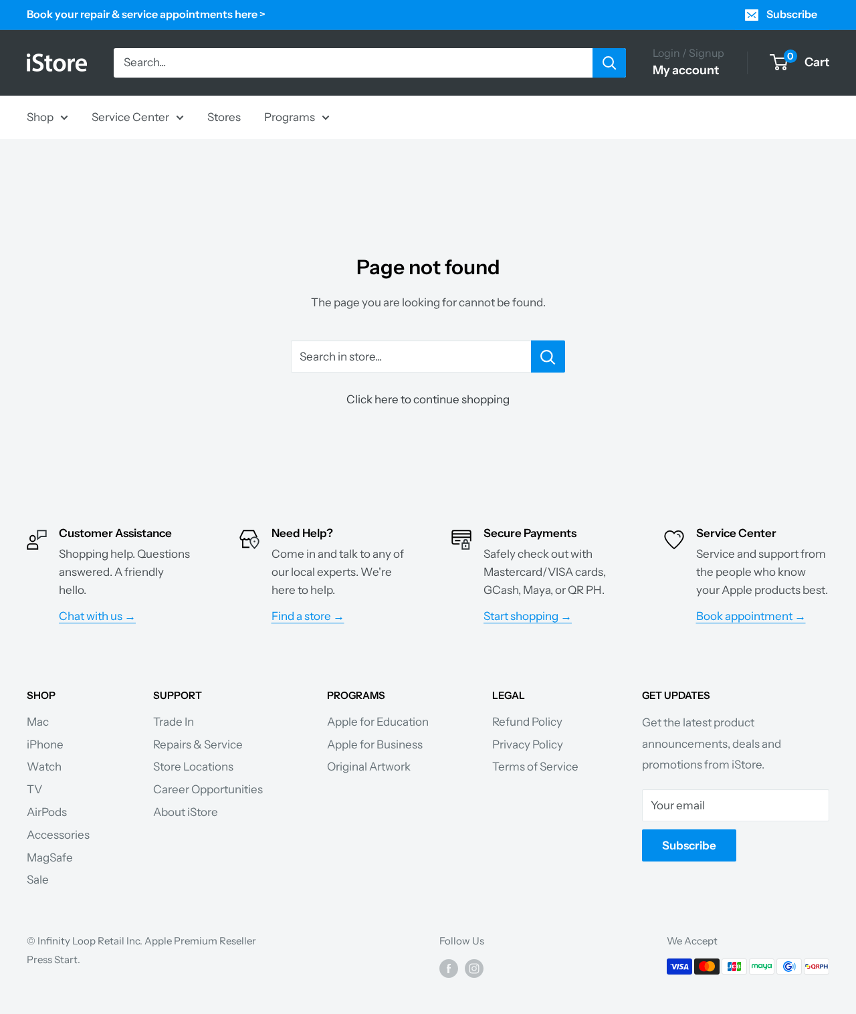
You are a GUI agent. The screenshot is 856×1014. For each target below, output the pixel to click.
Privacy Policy (527, 744)
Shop (40, 116)
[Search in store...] (548, 356)
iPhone (45, 744)
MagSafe (50, 857)
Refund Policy (527, 721)
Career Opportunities (208, 789)
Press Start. (53, 959)
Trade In (173, 721)
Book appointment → (751, 616)
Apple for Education (378, 721)
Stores (224, 116)
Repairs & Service (198, 744)
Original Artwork (369, 766)
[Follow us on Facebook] (448, 968)
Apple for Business (375, 744)
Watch (44, 766)
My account (686, 70)
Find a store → (308, 616)
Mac (38, 721)
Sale (38, 879)
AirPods (47, 812)
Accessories (58, 834)
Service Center (130, 116)
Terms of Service (535, 766)
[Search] (609, 63)
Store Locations (193, 766)
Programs (289, 116)
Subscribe (791, 14)
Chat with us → (97, 616)
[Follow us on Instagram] (474, 968)
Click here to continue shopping (428, 399)
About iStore (185, 812)
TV (34, 789)
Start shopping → (528, 616)
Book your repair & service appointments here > (146, 14)
